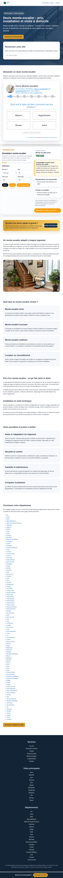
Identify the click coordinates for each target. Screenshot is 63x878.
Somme (8, 694)
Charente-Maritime (11, 547)
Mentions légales (32, 756)
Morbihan (9, 658)
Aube (8, 531)
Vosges (8, 715)
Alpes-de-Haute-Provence (14, 523)
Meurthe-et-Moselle (12, 654)
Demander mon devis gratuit (13, 37)
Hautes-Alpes (10, 605)
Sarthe (8, 682)
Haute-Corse (10, 590)
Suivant (12, 185)
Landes (8, 625)
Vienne (8, 713)
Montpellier (31, 787)
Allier (7, 519)
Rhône (8, 680)
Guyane (8, 586)
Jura (7, 621)
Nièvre (8, 662)
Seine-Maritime (10, 688)
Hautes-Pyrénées (11, 607)
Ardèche (8, 527)
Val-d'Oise (9, 703)
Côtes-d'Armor (10, 560)
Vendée (8, 711)
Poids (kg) (20, 176)
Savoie (8, 684)
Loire (7, 629)
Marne (8, 645)
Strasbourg (31, 790)
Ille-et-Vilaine (10, 613)
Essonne (9, 570)
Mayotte (8, 652)
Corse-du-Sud (10, 553)
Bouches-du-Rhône (12, 539)
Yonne (8, 717)
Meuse (8, 656)
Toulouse (31, 780)
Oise (7, 666)
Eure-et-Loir (9, 574)
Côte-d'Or (9, 558)
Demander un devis (48, 3)
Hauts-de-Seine (11, 609)
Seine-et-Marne (10, 692)
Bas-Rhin (9, 537)
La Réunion (9, 623)
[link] (31, 225)
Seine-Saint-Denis (11, 690)
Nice (31, 782)
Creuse (8, 555)
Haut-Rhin (9, 588)
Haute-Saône (10, 600)
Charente (9, 545)
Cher (7, 549)
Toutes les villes (31, 753)
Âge (19, 169)
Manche (8, 643)
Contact (57, 3)
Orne (7, 668)
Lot (7, 635)
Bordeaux (31, 792)
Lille (31, 795)
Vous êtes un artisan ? (53, 137)
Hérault (8, 611)
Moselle (8, 660)
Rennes (31, 798)
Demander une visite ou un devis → (47, 210)
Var (7, 707)
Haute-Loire (9, 594)
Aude (8, 533)
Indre (7, 615)
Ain (7, 515)
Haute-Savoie (10, 598)
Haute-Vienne (10, 602)
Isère (7, 619)
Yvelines (8, 719)
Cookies (31, 761)
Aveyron (8, 535)
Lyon (31, 777)
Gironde (8, 582)
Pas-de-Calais (10, 672)
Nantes (31, 785)
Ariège (8, 529)
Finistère (8, 576)
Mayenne (9, 649)
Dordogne (9, 564)
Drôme (8, 568)
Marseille (31, 775)
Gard (7, 578)
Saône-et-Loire (10, 686)
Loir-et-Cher (9, 627)
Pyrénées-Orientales (12, 678)
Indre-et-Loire (10, 617)
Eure (7, 572)
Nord (7, 664)
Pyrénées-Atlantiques (12, 676)
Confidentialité (31, 137)
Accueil (31, 746)
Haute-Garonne (10, 592)
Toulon (31, 800)
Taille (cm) (5, 176)
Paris (7, 670)
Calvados (9, 541)
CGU (27, 137)
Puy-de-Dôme (10, 674)
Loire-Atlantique (11, 631)
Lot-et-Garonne (10, 637)
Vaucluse (9, 709)
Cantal (8, 543)
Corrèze (8, 551)
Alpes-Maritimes (11, 521)
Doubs (8, 566)
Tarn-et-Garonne (11, 699)
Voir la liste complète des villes (14, 725)
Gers (7, 580)
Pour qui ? (5, 169)
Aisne (8, 517)
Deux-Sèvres (10, 562)
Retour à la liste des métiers (32, 133)
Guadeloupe (10, 584)
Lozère (8, 639)
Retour (5, 185)
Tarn (7, 697)
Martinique (9, 647)
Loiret (8, 633)
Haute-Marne (10, 596)
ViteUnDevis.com (45, 137)
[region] (31, 875)
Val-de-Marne (10, 705)
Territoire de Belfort (11, 701)
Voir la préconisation (23, 185)
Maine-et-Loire (10, 641)
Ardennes (9, 525)
